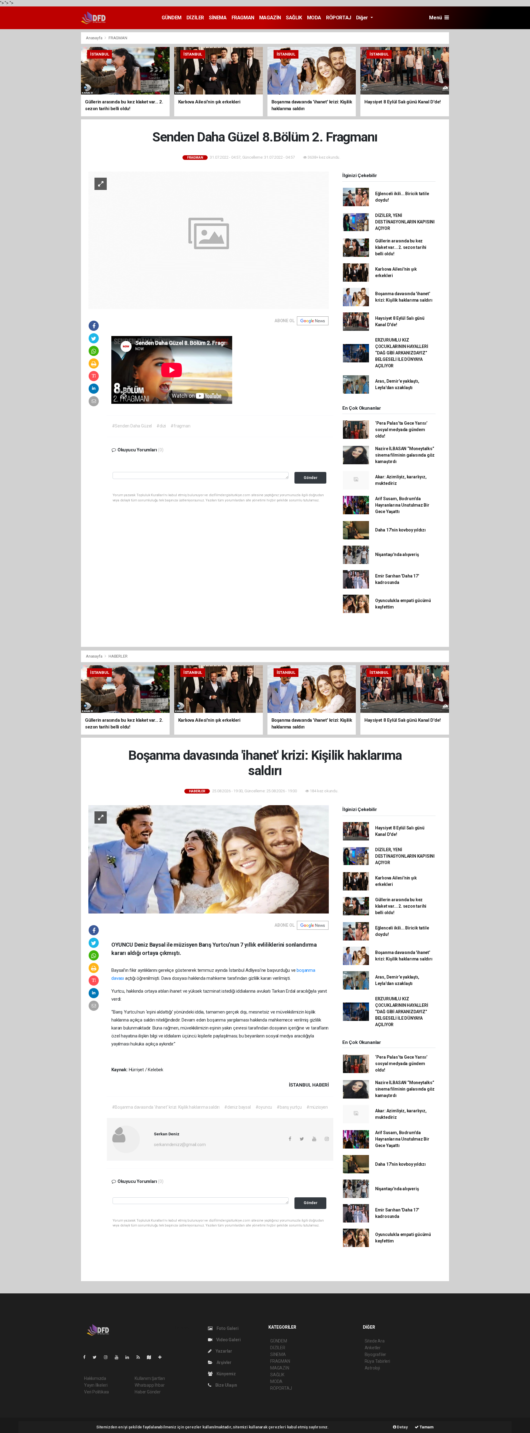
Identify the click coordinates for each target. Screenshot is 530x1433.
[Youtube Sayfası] (119, 1357)
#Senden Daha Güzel (132, 425)
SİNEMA (218, 18)
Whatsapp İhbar (149, 1385)
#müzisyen (317, 1107)
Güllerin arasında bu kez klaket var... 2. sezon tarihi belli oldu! (400, 247)
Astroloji (372, 1367)
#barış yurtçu (289, 1107)
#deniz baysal (237, 1107)
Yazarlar (223, 1351)
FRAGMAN (243, 18)
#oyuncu (263, 1107)
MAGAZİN (270, 18)
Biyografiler (375, 1354)
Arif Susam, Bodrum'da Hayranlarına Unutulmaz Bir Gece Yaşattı (402, 505)
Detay (402, 1427)
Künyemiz (226, 1373)
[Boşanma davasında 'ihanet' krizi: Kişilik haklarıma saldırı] (208, 858)
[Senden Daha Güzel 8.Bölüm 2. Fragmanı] (208, 239)
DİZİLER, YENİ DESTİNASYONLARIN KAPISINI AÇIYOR (405, 222)
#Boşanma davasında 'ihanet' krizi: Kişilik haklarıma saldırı (166, 1107)
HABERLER (118, 656)
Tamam (426, 1427)
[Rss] (140, 1357)
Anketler (373, 1347)
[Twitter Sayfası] (97, 1357)
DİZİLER (195, 18)
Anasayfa (94, 38)
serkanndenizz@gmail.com (180, 1144)
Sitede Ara (375, 1340)
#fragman (180, 425)
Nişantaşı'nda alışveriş (397, 554)
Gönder (310, 477)
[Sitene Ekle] (162, 1357)
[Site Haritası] (151, 1357)
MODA (314, 18)
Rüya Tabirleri (377, 1361)
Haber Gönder (148, 1391)
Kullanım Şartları (150, 1378)
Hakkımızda (95, 1378)
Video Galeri (227, 1339)
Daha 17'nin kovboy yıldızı (400, 529)
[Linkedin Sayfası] (129, 1357)
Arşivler (224, 1362)
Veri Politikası (96, 1391)
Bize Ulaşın (225, 1385)
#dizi (161, 425)
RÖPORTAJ (338, 18)
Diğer (362, 18)
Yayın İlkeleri (95, 1385)
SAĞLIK (294, 18)
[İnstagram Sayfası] (108, 1357)
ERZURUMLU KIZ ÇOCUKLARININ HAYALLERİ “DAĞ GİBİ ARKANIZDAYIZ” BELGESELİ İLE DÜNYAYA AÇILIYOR (401, 353)
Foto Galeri (227, 1328)
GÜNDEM (172, 18)
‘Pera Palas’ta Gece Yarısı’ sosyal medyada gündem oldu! (401, 429)
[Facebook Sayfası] (86, 1357)
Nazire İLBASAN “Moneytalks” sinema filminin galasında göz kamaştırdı (405, 455)
